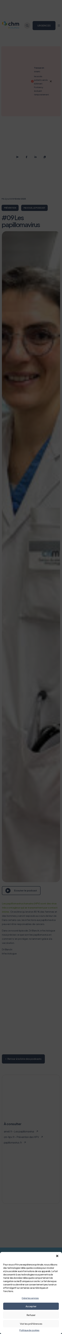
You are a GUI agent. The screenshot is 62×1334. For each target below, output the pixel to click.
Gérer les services (30, 1298)
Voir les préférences (31, 1323)
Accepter (31, 1306)
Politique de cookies (29, 1330)
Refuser (31, 1314)
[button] (57, 1256)
